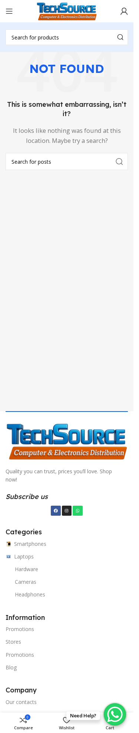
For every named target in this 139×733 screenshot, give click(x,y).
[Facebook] (55, 510)
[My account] (124, 11)
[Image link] (67, 440)
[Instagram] (67, 510)
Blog (11, 667)
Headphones (30, 594)
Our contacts (21, 701)
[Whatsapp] (77, 510)
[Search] (120, 37)
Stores (13, 641)
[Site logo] (66, 10)
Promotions (20, 629)
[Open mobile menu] (9, 11)
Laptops (24, 556)
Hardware (26, 569)
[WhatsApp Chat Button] (115, 714)
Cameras (25, 581)
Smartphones (30, 543)
